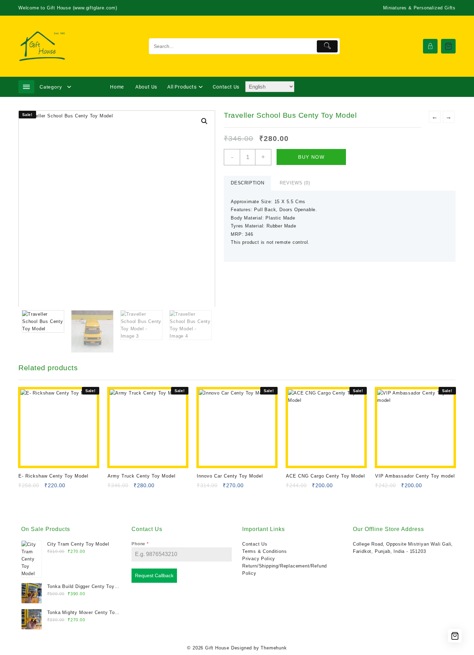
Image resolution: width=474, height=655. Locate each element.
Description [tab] (247, 182)
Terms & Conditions (264, 551)
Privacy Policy (258, 558)
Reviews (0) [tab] (295, 182)
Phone (140, 543)
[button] (204, 121)
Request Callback (154, 575)
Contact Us (255, 544)
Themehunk (274, 647)
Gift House (217, 647)
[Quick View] (38, 488)
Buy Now (311, 157)
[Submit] (327, 46)
